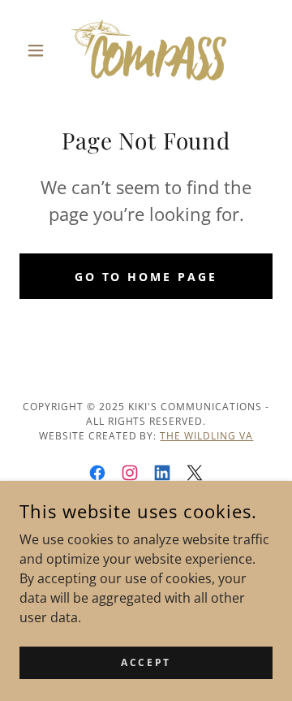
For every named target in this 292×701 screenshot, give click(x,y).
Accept (145, 662)
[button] (38, 50)
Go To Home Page (146, 276)
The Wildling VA (206, 436)
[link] (145, 49)
